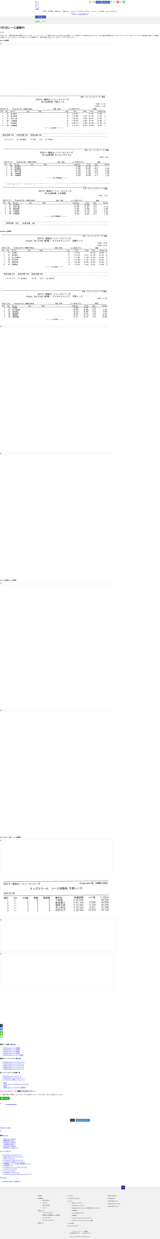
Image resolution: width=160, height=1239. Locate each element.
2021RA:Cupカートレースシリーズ (13, 1065)
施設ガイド (58, 11)
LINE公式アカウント (113, 1206)
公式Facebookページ (113, 1201)
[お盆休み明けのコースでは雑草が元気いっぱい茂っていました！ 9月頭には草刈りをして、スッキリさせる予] (40, 1113)
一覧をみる (12, 1044)
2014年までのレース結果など (12, 1181)
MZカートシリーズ (9, 1158)
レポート (44, 21)
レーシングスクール (9, 1170)
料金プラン (66, 11)
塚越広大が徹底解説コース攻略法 (51, 1215)
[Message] (80, 1036)
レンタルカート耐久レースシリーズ (14, 1079)
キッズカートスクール (83, 11)
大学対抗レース (8, 1165)
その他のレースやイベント (11, 1172)
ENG (93, 1)
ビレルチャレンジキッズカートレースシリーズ (17, 1174)
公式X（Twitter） (112, 1195)
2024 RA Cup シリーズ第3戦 (11, 1053)
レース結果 (101, 11)
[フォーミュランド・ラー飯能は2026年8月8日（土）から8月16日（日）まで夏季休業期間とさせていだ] (120, 1111)
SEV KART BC (46, 1205)
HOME (45, 11)
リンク (44, 1207)
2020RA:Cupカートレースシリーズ (13, 1067)
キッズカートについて (48, 1220)
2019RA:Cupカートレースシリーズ (13, 1069)
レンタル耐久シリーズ (78, 1213)
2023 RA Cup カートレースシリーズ (13, 1062)
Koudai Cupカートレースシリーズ (13, 1078)
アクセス (99, 2)
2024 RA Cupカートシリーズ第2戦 (13, 1055)
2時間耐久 (74, 1210)
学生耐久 (74, 1215)
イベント (93, 11)
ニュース (73, 11)
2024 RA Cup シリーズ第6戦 (11, 1049)
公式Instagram (111, 1198)
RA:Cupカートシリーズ (78, 1205)
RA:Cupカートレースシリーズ (12, 1076)
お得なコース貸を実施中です (80, 14)
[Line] (80, 1033)
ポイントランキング (111, 11)
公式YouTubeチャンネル (114, 1203)
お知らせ (38, 21)
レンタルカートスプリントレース (13, 1160)
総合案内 (50, 11)
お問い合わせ (106, 2)
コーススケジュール (47, 1212)
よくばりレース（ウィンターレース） (82, 1217)
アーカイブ (3, 1177)
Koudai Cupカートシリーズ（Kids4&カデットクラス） (86, 1208)
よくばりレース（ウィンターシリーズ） (15, 1167)
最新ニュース (4, 1135)
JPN (90, 1)
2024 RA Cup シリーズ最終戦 (11, 1048)
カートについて (46, 1217)
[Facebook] (80, 1028)
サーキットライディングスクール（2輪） (83, 1220)
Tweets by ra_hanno (5, 1127)
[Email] (80, 1030)
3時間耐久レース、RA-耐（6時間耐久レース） (17, 1163)
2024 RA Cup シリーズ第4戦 (11, 1051)
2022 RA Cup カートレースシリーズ (13, 1063)
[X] (80, 1025)
